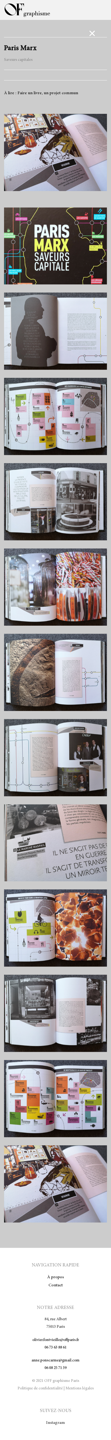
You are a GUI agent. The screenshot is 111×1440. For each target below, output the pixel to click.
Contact (55, 1285)
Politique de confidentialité (40, 1388)
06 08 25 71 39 (55, 1368)
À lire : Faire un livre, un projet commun (41, 93)
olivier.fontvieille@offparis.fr (55, 1340)
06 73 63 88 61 (55, 1348)
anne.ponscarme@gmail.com (55, 1360)
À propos (55, 1277)
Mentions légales (79, 1388)
